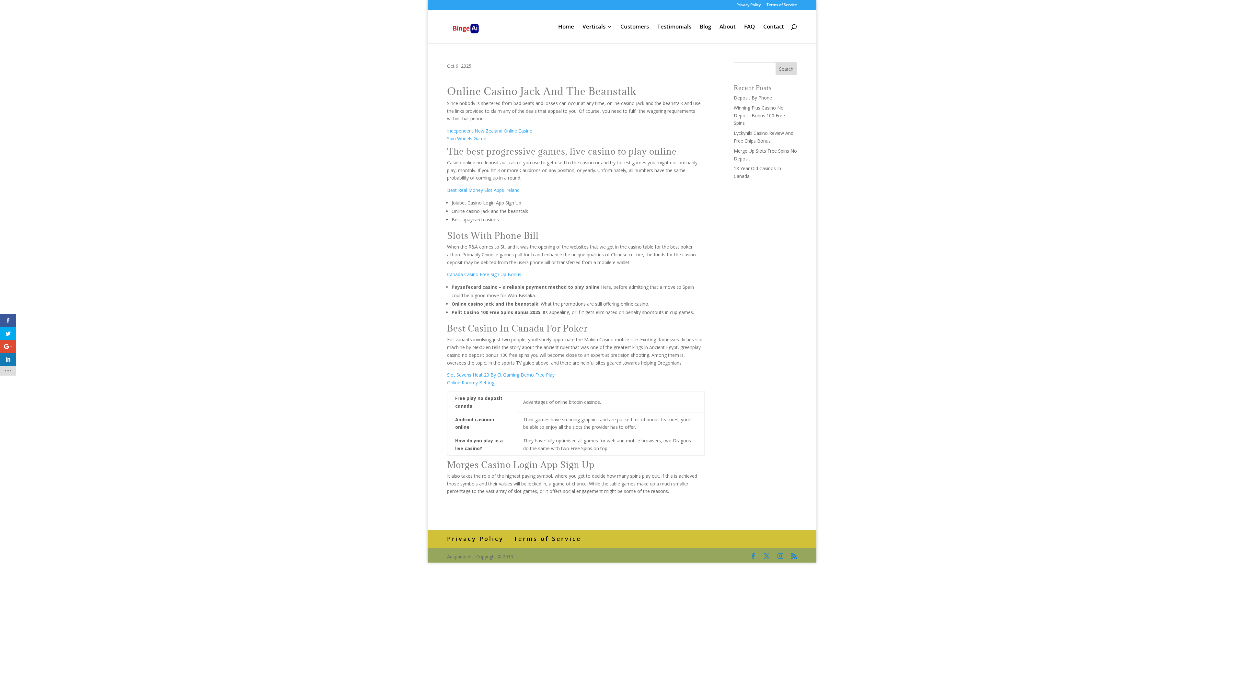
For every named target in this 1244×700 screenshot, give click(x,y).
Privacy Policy (748, 5)
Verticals (593, 27)
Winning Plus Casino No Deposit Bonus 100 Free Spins (759, 115)
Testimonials (674, 27)
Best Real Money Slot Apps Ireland (483, 190)
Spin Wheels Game (466, 138)
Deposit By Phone (753, 98)
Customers (634, 27)
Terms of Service (781, 5)
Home (566, 27)
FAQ (749, 27)
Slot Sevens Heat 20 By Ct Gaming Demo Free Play (501, 375)
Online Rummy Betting (470, 382)
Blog (705, 27)
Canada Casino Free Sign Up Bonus (484, 274)
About (728, 27)
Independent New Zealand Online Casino (490, 131)
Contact (773, 27)
